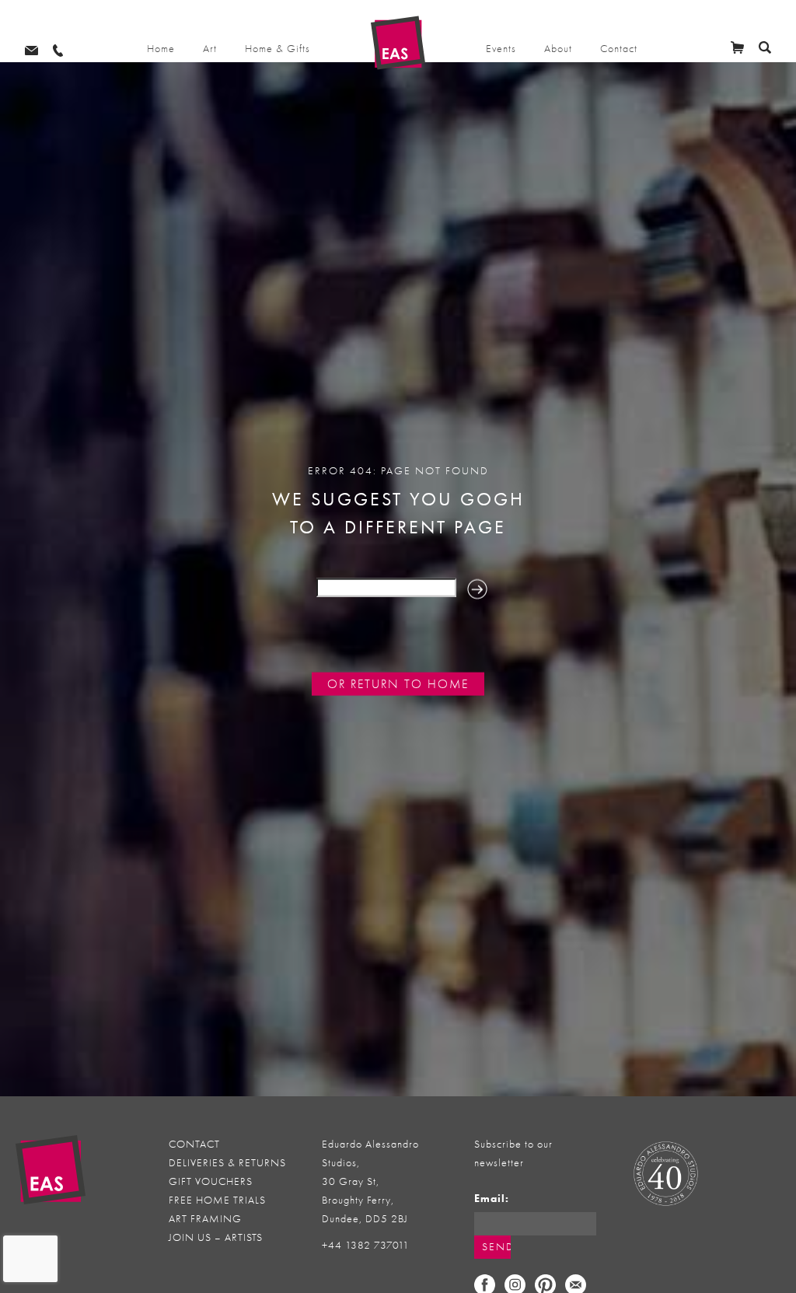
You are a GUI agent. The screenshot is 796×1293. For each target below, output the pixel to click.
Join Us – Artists (216, 1237)
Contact (618, 48)
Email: (491, 1198)
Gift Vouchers (211, 1181)
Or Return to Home (398, 684)
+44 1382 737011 (366, 1245)
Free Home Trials (217, 1200)
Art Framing (205, 1218)
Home (161, 48)
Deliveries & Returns (227, 1162)
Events (501, 48)
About (558, 48)
